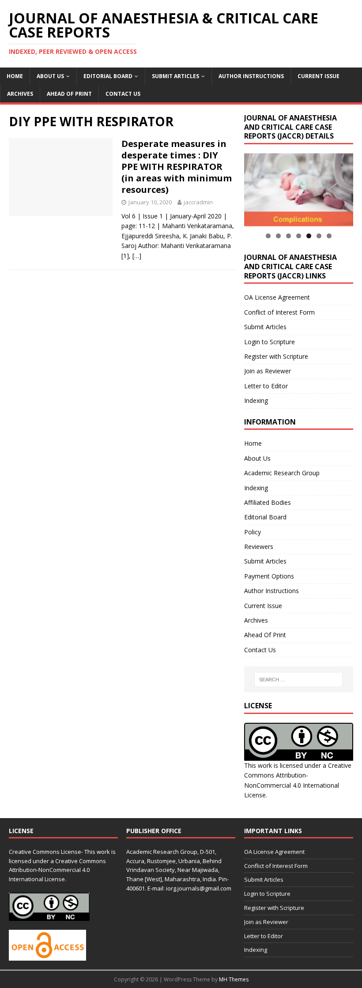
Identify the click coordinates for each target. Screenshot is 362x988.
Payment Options (269, 576)
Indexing (256, 400)
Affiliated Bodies (267, 502)
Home (15, 76)
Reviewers (258, 546)
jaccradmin (198, 202)
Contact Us (123, 94)
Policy (252, 532)
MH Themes (234, 979)
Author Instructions (251, 76)
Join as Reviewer (267, 371)
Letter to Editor (266, 386)
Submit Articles (175, 76)
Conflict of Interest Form (279, 312)
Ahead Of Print (69, 94)
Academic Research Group (282, 473)
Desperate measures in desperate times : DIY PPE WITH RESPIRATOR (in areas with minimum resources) (176, 166)
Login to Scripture (269, 342)
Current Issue (318, 76)
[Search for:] (298, 679)
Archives (20, 94)
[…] (136, 256)
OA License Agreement (277, 297)
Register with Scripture (276, 356)
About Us (50, 76)
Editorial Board (107, 76)
